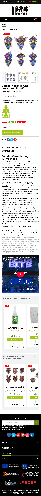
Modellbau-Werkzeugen (29, 171)
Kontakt (5, 2)
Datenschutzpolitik (32, 490)
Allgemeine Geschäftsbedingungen (13, 490)
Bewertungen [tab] (8, 151)
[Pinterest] (15, 139)
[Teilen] (8, 139)
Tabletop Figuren (15, 175)
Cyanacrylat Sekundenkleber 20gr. (15, 328)
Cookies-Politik (7, 492)
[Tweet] (11, 139)
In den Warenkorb (12, 132)
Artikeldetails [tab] (22, 147)
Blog (17, 2)
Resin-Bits (5, 186)
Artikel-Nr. (5, 92)
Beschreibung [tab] (8, 147)
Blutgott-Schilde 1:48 (15, 387)
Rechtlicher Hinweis (19, 492)
